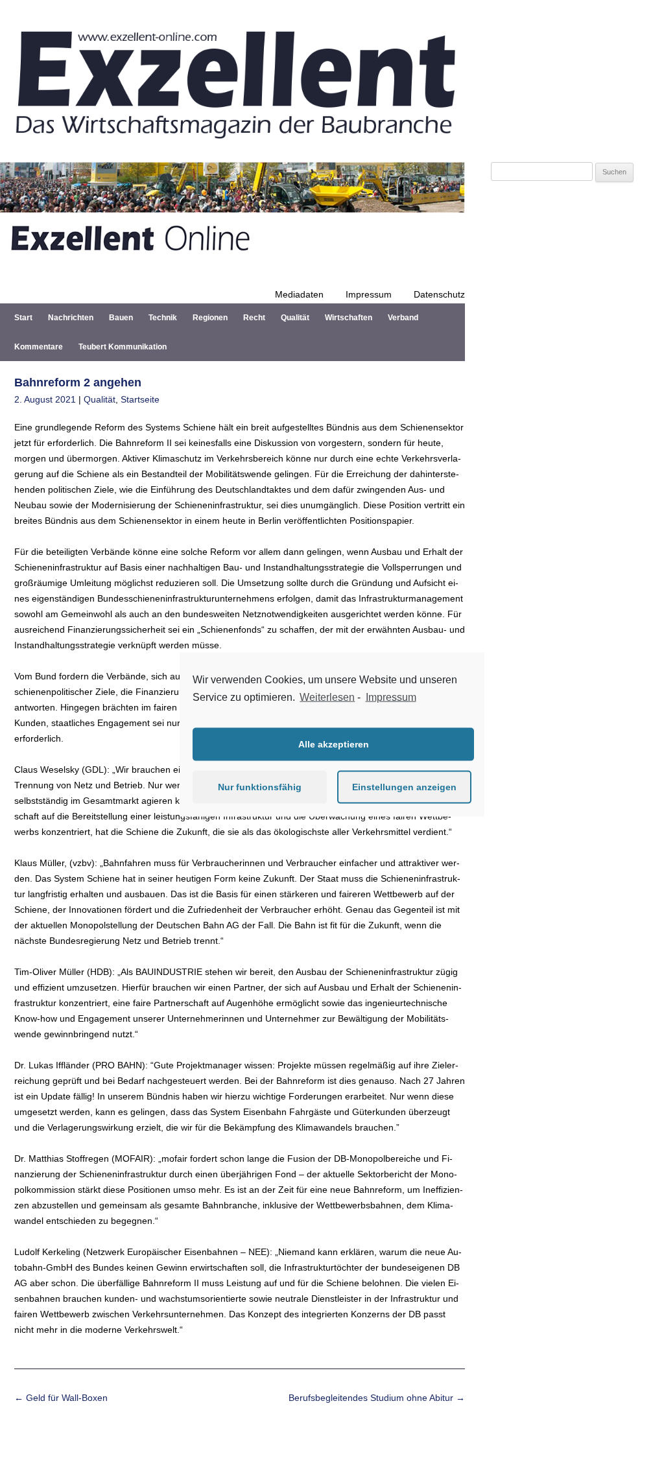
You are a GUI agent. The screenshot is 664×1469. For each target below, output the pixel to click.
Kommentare (38, 346)
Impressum (369, 294)
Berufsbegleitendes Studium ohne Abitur (377, 1398)
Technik (162, 317)
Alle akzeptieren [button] (333, 744)
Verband (403, 317)
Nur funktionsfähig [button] (260, 787)
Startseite (140, 399)
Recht (254, 317)
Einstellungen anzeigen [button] (404, 787)
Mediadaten (299, 294)
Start (23, 317)
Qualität (295, 317)
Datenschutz (439, 294)
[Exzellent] (232, 146)
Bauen (121, 317)
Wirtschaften (348, 317)
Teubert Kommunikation (122, 346)
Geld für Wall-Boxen (61, 1398)
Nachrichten (70, 317)
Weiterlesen (327, 697)
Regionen (210, 317)
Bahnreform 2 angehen (77, 382)
